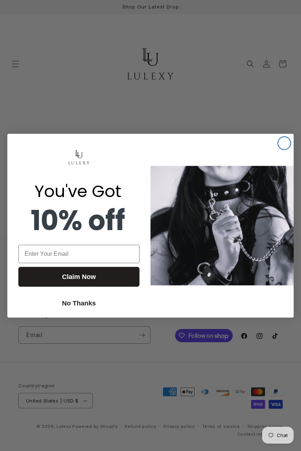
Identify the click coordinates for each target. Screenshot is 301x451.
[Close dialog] (284, 143)
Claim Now (79, 276)
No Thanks (79, 303)
